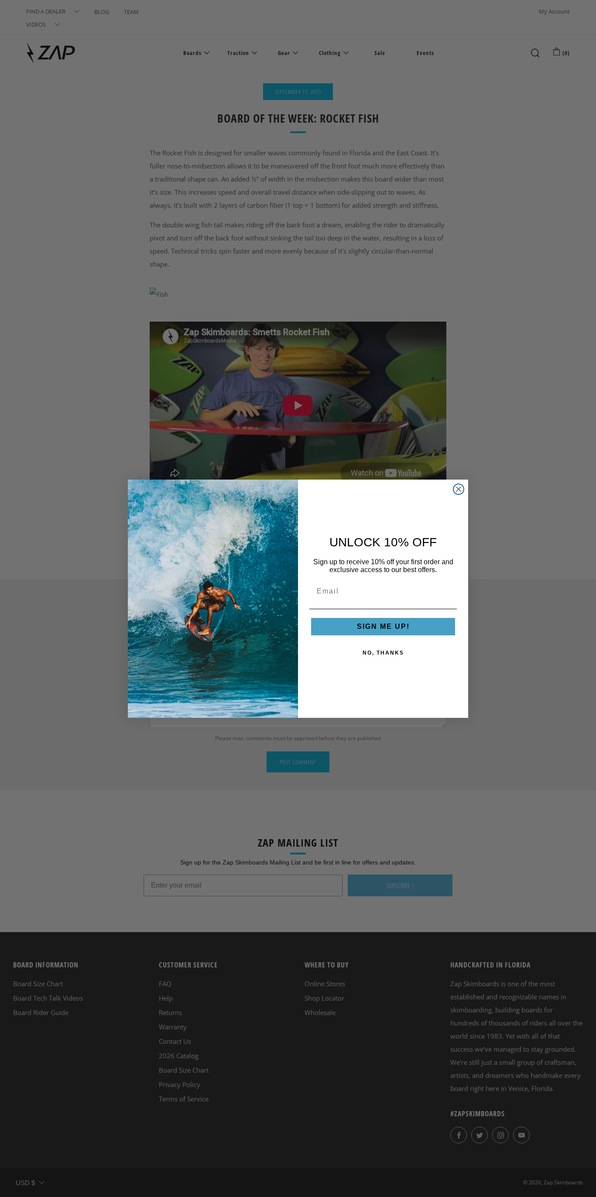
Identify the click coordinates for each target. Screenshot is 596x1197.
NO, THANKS (383, 653)
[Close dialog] (458, 489)
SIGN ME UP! (383, 626)
